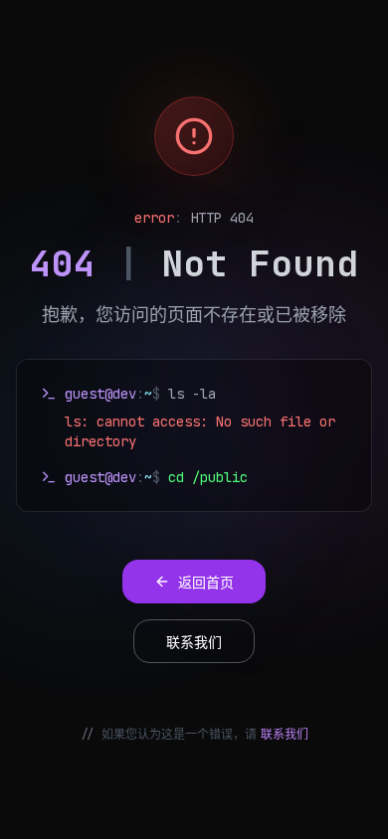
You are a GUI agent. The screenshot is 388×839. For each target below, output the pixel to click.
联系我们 (284, 735)
